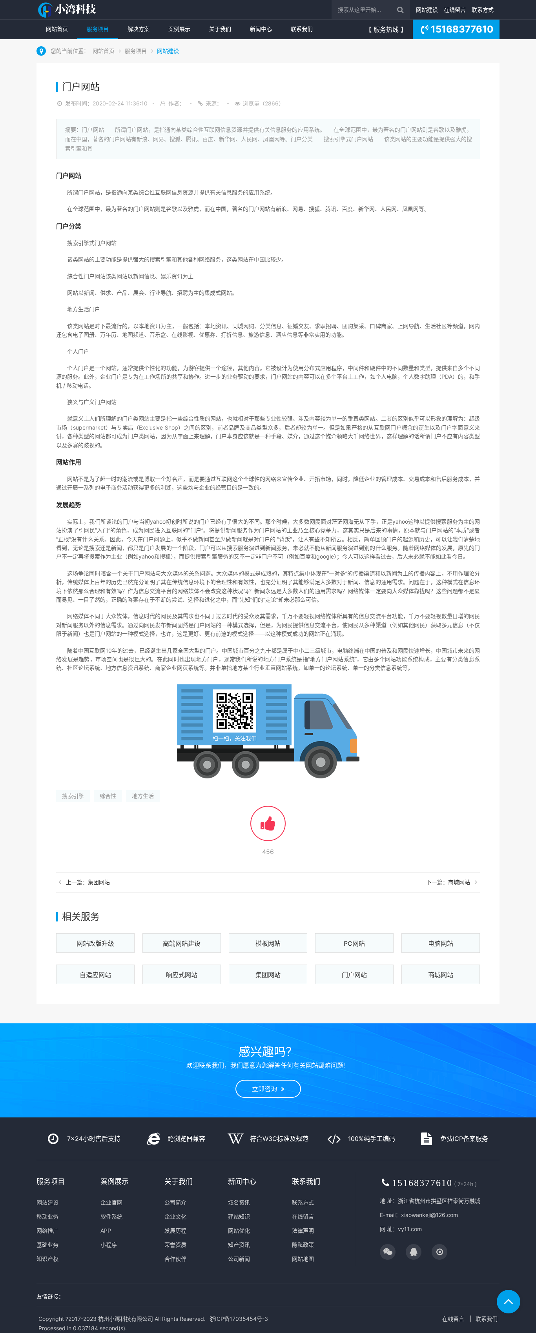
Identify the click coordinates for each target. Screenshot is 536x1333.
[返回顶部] (508, 1301)
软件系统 (111, 1216)
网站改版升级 (95, 943)
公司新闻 (239, 1258)
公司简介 (175, 1202)
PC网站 (354, 943)
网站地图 (303, 1258)
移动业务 (47, 1216)
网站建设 (427, 9)
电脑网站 (440, 943)
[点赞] (268, 827)
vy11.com (410, 1229)
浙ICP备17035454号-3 (239, 1318)
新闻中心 (261, 28)
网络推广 (47, 1230)
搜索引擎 (73, 796)
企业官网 (111, 1202)
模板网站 (268, 943)
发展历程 (175, 1230)
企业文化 (175, 1216)
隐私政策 (303, 1244)
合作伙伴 (175, 1258)
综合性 (108, 796)
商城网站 (440, 975)
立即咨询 (266, 1089)
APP (105, 1230)
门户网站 (354, 975)
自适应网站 (95, 975)
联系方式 (483, 9)
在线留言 (455, 9)
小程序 (108, 1244)
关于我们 (220, 28)
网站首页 (57, 28)
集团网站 (268, 975)
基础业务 (47, 1244)
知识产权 (47, 1258)
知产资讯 (239, 1244)
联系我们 (302, 28)
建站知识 (239, 1216)
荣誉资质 (175, 1244)
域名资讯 (239, 1202)
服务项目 (98, 28)
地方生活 (143, 796)
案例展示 (179, 28)
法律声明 (303, 1230)
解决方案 (138, 28)
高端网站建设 (182, 943)
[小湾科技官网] (67, 9)
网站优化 (239, 1230)
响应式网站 (181, 975)
